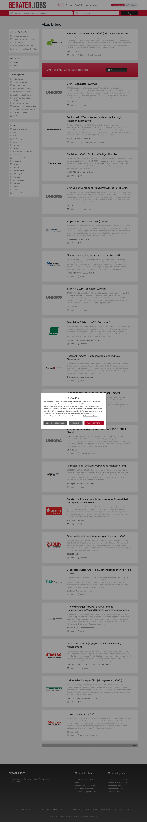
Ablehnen (76, 423)
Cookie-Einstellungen (55, 423)
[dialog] (73, 411)
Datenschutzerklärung (90, 416)
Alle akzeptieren (94, 423)
